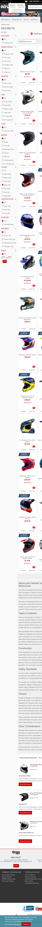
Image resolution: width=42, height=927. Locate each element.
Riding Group (7, 47)
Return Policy (29, 881)
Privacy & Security (30, 877)
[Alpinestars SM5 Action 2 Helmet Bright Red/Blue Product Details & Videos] (27, 488)
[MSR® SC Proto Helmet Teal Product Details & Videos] (27, 79)
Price (3, 251)
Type (3, 124)
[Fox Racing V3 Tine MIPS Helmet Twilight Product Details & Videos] (27, 446)
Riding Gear (5, 24)
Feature (5, 217)
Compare (23, 82)
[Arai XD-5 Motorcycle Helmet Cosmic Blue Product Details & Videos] (27, 286)
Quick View (32, 82)
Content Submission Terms (33, 879)
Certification (7, 199)
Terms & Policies (30, 875)
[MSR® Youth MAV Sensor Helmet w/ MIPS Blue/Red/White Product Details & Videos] (27, 203)
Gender (4, 76)
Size (3, 95)
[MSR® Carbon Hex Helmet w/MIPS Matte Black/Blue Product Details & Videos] (27, 162)
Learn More (17, 924)
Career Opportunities (8, 875)
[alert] (16, 8)
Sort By (21, 41)
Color (4, 167)
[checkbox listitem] (4, 39)
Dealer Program (7, 877)
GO (5, 261)
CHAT (16, 866)
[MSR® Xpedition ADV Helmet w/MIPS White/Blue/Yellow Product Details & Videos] (27, 121)
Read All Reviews (25, 784)
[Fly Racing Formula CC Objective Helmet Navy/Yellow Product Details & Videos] (27, 408)
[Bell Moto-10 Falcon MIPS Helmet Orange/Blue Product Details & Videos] (27, 527)
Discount (5, 36)
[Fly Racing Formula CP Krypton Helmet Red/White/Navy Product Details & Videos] (27, 567)
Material (5, 228)
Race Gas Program (8, 881)
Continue (26, 924)
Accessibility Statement (32, 883)
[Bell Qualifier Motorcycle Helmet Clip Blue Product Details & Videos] (27, 244)
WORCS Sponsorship (8, 879)
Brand (4, 135)
